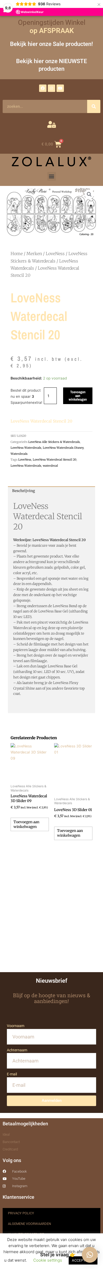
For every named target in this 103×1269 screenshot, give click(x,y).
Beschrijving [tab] (23, 491)
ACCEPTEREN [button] (83, 1260)
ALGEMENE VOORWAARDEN (29, 1224)
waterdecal (50, 465)
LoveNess (55, 253)
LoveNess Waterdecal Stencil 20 (54, 459)
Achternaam (17, 1050)
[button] (51, 176)
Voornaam (15, 1026)
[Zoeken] (93, 106)
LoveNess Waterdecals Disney (63, 447)
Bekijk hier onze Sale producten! (51, 43)
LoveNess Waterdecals (26, 447)
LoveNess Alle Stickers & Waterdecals (54, 442)
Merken (34, 253)
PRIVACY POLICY (21, 1213)
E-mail (12, 1074)
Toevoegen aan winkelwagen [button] (26, 824)
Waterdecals (19, 454)
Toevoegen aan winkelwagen (78, 395)
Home (17, 253)
